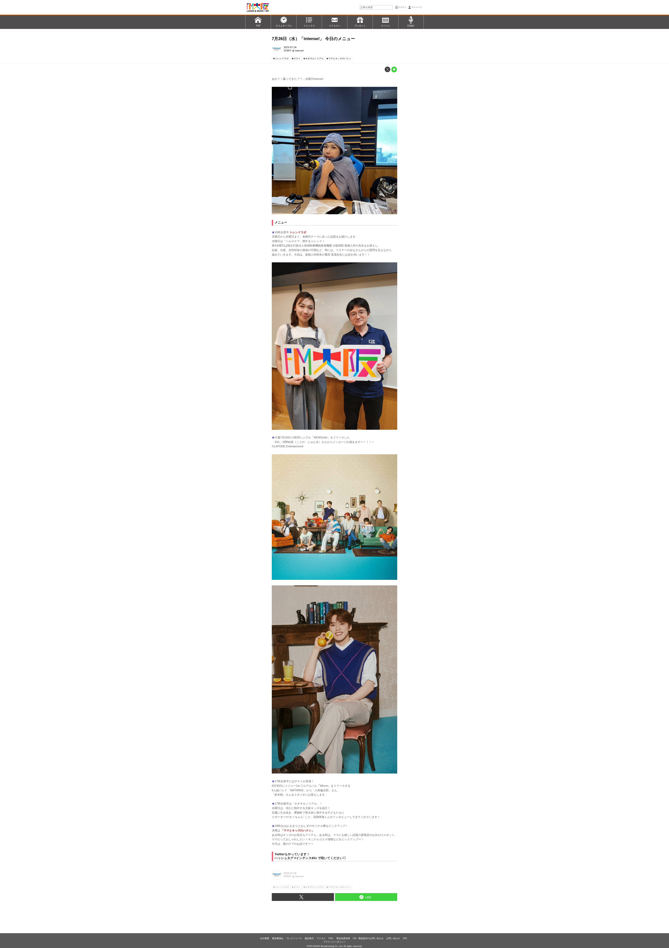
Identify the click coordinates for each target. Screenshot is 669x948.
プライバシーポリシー (334, 942)
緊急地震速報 (343, 938)
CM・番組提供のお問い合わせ (368, 938)
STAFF (287, 50)
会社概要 (264, 938)
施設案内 (309, 938)
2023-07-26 (290, 47)
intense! (299, 50)
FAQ (331, 938)
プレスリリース (294, 938)
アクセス (321, 938)
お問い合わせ (393, 938)
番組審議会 (277, 938)
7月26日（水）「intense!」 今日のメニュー (313, 38)
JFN (405, 938)
